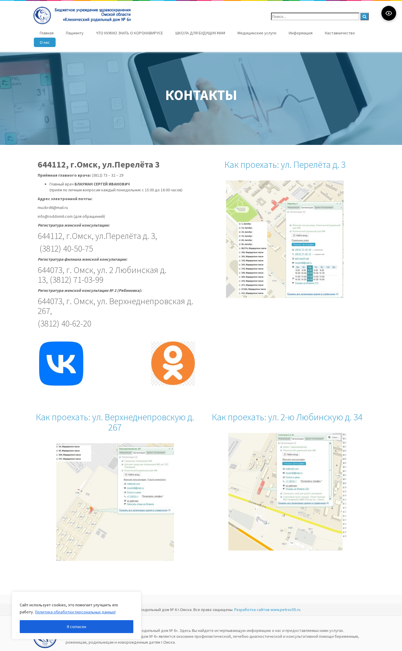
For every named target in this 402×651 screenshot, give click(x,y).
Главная (47, 33)
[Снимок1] (287, 491)
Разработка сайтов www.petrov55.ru (267, 609)
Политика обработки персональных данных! (75, 612)
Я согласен (76, 626)
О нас (45, 42)
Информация (301, 33)
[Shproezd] (285, 239)
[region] (76, 615)
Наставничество (340, 33)
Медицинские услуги (256, 33)
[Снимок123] (115, 502)
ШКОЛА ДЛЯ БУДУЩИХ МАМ (200, 33)
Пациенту (75, 33)
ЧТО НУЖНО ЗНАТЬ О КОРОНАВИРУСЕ (129, 33)
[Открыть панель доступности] (388, 13)
